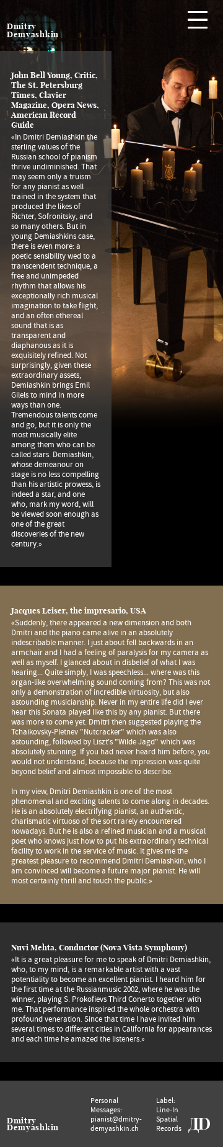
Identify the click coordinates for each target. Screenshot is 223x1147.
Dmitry (22, 26)
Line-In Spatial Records (168, 1119)
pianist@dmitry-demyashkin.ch (116, 1123)
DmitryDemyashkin (33, 1124)
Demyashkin (33, 34)
